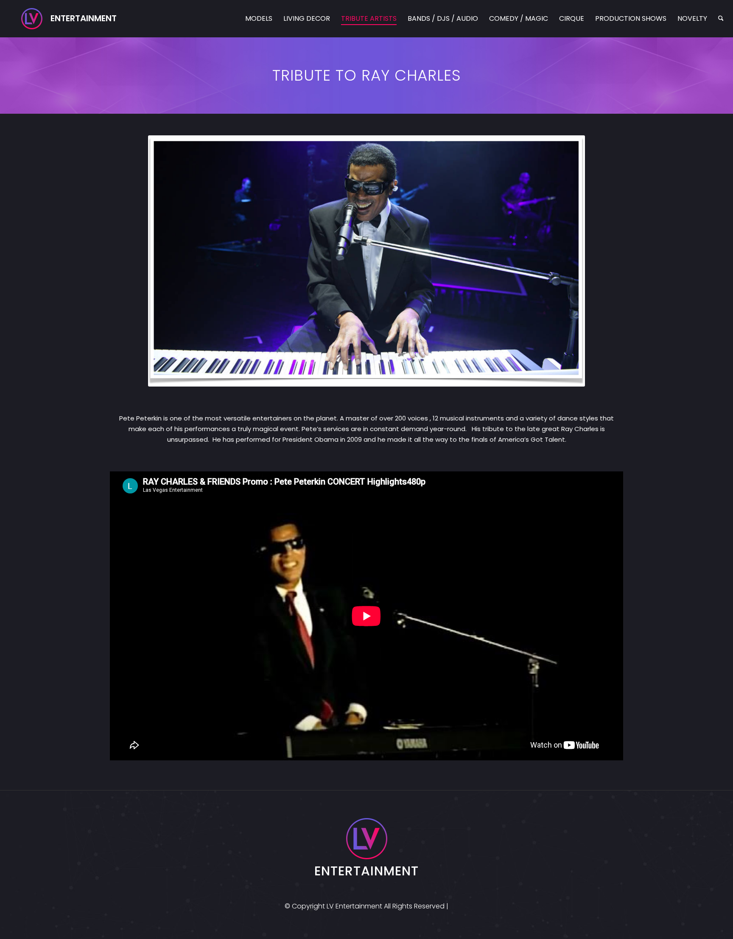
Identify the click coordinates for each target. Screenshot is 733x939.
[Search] (721, 18)
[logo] (69, 18)
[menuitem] (259, 18)
